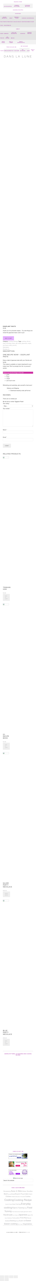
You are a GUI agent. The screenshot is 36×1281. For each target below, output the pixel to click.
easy (4, 343)
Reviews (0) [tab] (6, 349)
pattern (18, 1218)
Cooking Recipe (23, 1200)
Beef (5, 1194)
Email (5, 437)
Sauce (29, 1218)
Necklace (10, 1218)
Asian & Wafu (16, 1191)
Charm (30, 1194)
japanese (24, 343)
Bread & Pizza (19, 1194)
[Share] (11, 1276)
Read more (6, 894)
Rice (25, 1218)
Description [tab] (6, 347)
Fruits (13, 1211)
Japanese (22, 1214)
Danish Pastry (8, 1204)
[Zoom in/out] (2, 1276)
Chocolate (22, 1196)
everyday (8, 343)
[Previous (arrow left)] (2, 1279)
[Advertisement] (18, 1257)
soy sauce (5, 345)
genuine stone (28, 1211)
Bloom (28, 1232)
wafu (10, 345)
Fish (26, 1208)
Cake (26, 1194)
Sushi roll (22, 1220)
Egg (20, 1204)
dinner (28, 341)
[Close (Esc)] (16, 1276)
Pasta (13, 1218)
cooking (24, 341)
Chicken (8, 1196)
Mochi (6, 1218)
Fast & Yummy (18, 1207)
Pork (22, 1217)
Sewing (13, 1220)
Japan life (30, 1215)
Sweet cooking (10, 1223)
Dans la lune (18, 56)
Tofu (19, 1224)
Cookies (27, 1196)
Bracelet (9, 1194)
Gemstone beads (19, 1211)
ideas (19, 343)
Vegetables (27, 1223)
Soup (17, 1221)
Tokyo (21, 1224)
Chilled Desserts (16, 1196)
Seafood (7, 1221)
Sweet (28, 1220)
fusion (13, 343)
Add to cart (8, 338)
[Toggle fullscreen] (7, 1276)
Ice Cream (15, 1215)
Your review (6, 408)
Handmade (7, 1214)
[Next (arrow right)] (7, 1279)
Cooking (9, 1200)
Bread (13, 1194)
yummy (14, 345)
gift (16, 343)
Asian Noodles (27, 1191)
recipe (29, 343)
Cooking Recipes (13, 341)
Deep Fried (15, 1204)
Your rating (6, 403)
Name (5, 430)
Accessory (7, 1191)
